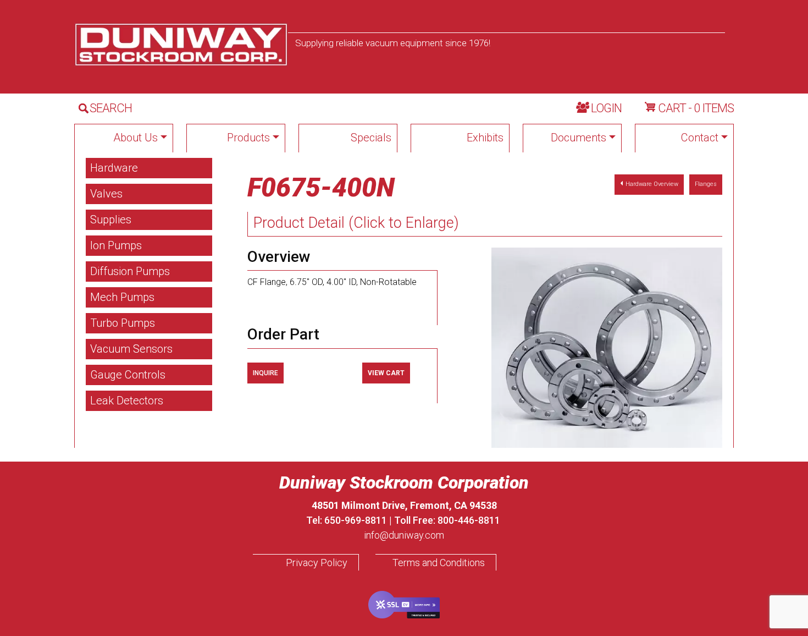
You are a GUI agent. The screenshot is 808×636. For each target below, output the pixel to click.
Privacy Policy (316, 562)
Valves (106, 193)
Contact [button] (699, 137)
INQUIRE (265, 373)
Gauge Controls (127, 374)
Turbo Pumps (122, 323)
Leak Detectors (126, 400)
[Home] (181, 45)
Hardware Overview (652, 184)
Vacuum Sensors (131, 348)
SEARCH (111, 108)
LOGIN (606, 108)
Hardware (114, 167)
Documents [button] (578, 137)
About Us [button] (135, 137)
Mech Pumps (122, 297)
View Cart (386, 373)
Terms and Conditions (438, 562)
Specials (371, 137)
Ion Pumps (116, 245)
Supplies (110, 219)
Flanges (706, 184)
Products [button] (248, 137)
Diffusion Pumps (130, 271)
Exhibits (485, 137)
